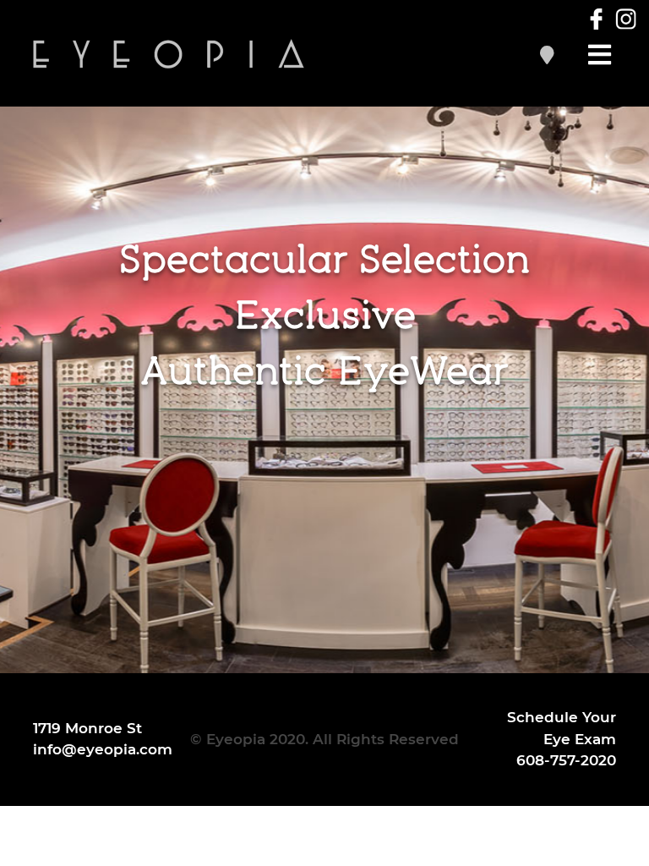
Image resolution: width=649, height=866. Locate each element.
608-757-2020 (566, 760)
